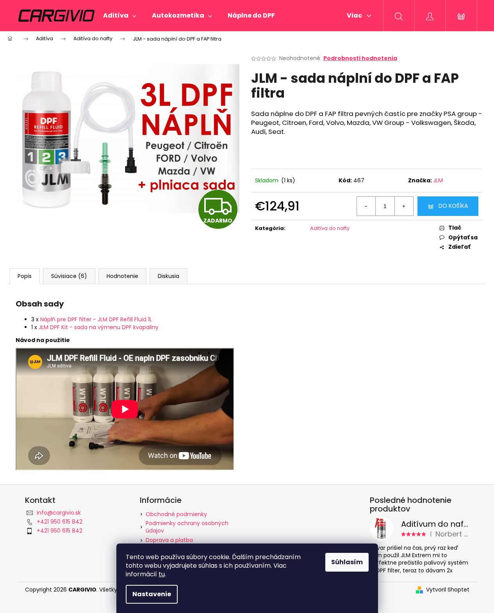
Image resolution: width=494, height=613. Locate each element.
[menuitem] (119, 15)
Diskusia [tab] (168, 276)
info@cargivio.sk (59, 513)
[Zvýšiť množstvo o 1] (403, 206)
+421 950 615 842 (59, 522)
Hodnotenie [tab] (122, 276)
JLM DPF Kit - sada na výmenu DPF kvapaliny (99, 327)
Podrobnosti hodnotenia (360, 58)
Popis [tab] (25, 276)
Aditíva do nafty (330, 228)
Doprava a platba (169, 540)
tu (162, 574)
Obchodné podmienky (176, 514)
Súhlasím (347, 562)
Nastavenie (151, 594)
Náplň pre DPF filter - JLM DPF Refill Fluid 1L (96, 319)
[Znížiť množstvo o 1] (366, 206)
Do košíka (453, 206)
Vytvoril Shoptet (447, 589)
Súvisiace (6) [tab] (69, 276)
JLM (438, 180)
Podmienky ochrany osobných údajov (187, 527)
